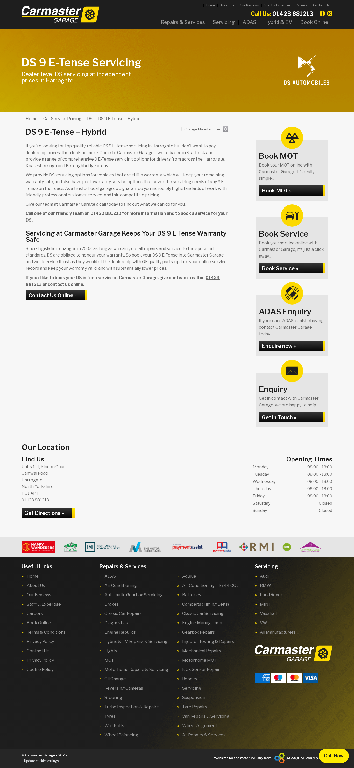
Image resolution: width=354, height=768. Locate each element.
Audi (264, 576)
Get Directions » (44, 513)
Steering (113, 698)
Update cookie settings (41, 761)
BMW (265, 586)
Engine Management (203, 623)
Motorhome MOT (199, 660)
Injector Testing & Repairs (208, 642)
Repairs (189, 679)
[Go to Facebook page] (322, 13)
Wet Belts (114, 726)
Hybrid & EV (278, 22)
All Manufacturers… (279, 632)
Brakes (111, 604)
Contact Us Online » (53, 295)
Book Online (314, 22)
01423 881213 (282, 14)
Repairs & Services (183, 22)
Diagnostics (116, 623)
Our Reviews (249, 5)
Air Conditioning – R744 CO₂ (210, 586)
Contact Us (321, 5)
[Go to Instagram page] (329, 13)
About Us (227, 5)
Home (210, 5)
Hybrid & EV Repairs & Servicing (135, 642)
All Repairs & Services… (205, 735)
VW (263, 623)
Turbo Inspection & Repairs (131, 707)
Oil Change (115, 679)
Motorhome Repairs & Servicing (136, 670)
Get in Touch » (279, 417)
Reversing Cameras (123, 688)
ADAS (249, 22)
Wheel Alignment (199, 726)
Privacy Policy (40, 642)
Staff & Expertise (277, 5)
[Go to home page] (60, 14)
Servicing (224, 22)
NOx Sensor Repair (201, 670)
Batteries (191, 595)
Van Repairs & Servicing (205, 716)
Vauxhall (268, 614)
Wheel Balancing (121, 735)
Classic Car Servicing (202, 614)
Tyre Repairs (194, 707)
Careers (301, 5)
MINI (265, 604)
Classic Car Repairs (123, 614)
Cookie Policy (40, 670)
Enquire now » (279, 346)
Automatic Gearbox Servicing (133, 595)
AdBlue (189, 576)
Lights (110, 651)
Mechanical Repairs (201, 651)
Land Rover (271, 595)
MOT (109, 660)
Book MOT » (277, 191)
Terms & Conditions (46, 632)
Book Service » (280, 268)
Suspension (193, 698)
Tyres (110, 716)
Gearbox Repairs (198, 632)
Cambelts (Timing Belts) (205, 604)
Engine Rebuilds (120, 632)
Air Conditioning (120, 586)
